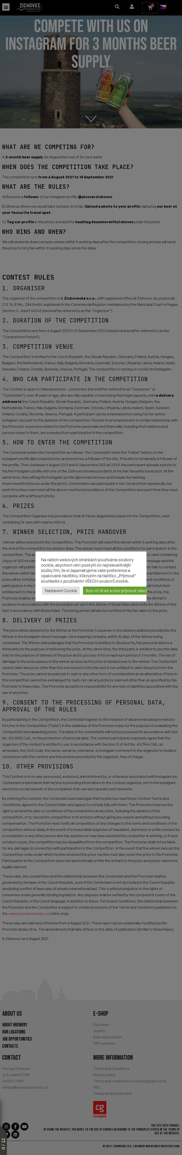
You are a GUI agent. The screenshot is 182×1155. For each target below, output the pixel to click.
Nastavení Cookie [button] (61, 590)
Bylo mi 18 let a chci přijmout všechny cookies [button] (127, 590)
